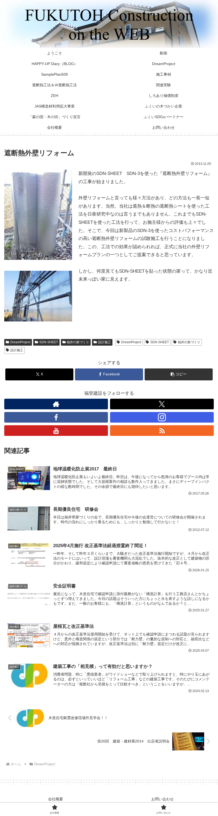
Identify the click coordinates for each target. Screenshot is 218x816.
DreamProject (20, 342)
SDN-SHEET (48, 342)
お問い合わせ (162, 799)
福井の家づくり (78, 342)
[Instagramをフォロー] (162, 417)
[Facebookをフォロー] (56, 417)
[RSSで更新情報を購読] (162, 430)
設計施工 (104, 342)
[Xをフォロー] (162, 404)
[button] (179, 374)
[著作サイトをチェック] (56, 404)
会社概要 (55, 799)
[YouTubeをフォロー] (56, 430)
